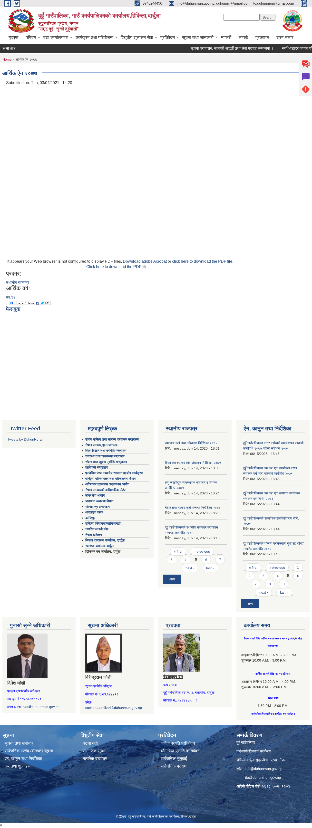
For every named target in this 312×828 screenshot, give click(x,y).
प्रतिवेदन (167, 37)
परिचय (31, 37)
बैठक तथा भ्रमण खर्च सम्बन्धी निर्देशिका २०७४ (193, 508)
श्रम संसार (284, 37)
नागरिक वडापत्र (95, 758)
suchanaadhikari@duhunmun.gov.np (113, 708)
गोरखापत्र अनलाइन (97, 507)
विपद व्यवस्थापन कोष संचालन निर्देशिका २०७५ (193, 463)
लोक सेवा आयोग (95, 495)
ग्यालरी (226, 37)
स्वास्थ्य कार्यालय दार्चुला (99, 546)
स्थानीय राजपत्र (17, 282)
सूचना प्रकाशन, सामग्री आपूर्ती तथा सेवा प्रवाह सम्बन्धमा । (221, 48)
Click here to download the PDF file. (117, 267)
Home (7, 59)
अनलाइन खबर (94, 512)
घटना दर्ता (90, 743)
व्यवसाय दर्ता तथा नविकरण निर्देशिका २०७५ (191, 443)
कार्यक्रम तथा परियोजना (94, 37)
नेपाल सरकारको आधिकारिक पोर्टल (105, 490)
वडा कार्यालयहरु (55, 37)
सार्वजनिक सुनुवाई (174, 758)
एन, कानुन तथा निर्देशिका (23, 758)
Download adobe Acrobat (145, 261)
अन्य (172, 579)
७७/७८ (11, 297)
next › (189, 568)
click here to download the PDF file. (202, 261)
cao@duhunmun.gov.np (41, 707)
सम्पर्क (243, 37)
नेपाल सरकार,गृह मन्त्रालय (101, 445)
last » (210, 568)
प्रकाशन (262, 37)
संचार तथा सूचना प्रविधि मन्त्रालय (106, 462)
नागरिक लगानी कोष (96, 529)
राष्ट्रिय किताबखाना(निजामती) (103, 523)
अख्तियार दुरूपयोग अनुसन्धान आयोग (107, 484)
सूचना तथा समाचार (19, 743)
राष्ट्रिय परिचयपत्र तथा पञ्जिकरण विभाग (110, 479)
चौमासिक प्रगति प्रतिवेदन (180, 751)
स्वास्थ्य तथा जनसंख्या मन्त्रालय (105, 456)
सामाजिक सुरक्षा (94, 751)
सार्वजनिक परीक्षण (173, 766)
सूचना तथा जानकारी (198, 37)
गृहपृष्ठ (14, 37)
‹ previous (202, 551)
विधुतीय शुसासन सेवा (137, 37)
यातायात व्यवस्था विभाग (99, 501)
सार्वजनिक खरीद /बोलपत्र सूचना (29, 751)
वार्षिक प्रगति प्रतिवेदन (178, 743)
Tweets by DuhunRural (24, 439)
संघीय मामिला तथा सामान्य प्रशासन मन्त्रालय (112, 439)
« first (178, 551)
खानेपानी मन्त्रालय (96, 467)
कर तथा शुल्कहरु (17, 766)
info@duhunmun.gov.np (263, 769)
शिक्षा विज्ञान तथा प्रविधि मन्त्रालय (106, 451)
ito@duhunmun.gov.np (263, 777)
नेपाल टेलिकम (93, 535)
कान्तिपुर (90, 518)
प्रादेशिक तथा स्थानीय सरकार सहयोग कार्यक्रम (114, 473)
